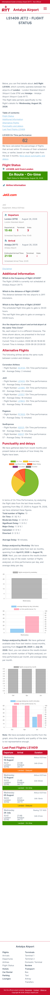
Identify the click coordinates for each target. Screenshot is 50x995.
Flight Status (8, 116)
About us (43, 990)
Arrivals (5, 955)
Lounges (6, 978)
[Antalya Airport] (6, 8)
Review (28, 965)
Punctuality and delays (12, 126)
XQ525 (21, 427)
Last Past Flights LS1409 (13, 129)
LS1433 (21, 381)
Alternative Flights (10, 123)
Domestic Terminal (33, 962)
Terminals (29, 952)
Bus (26, 972)
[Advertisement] (25, 54)
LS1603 (21, 401)
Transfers (29, 982)
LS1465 (21, 388)
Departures (7, 959)
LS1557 (21, 394)
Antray (28, 978)
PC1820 (21, 414)
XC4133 (21, 368)
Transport (29, 969)
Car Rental (7, 972)
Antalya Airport (26, 9)
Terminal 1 (29, 955)
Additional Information (12, 119)
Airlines (5, 962)
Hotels (5, 969)
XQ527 (21, 434)
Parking (6, 975)
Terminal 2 (30, 959)
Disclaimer (28, 990)
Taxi (27, 975)
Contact (36, 990)
